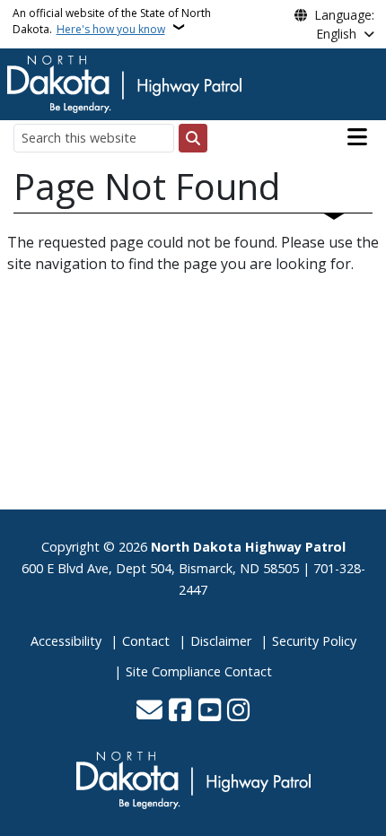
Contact (146, 640)
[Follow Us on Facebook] (180, 711)
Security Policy (314, 640)
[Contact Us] (149, 711)
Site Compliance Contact (199, 671)
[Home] (124, 82)
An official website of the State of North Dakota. (112, 21)
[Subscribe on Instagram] (238, 711)
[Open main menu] (357, 137)
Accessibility (66, 640)
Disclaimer (220, 640)
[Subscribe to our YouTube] (209, 711)
